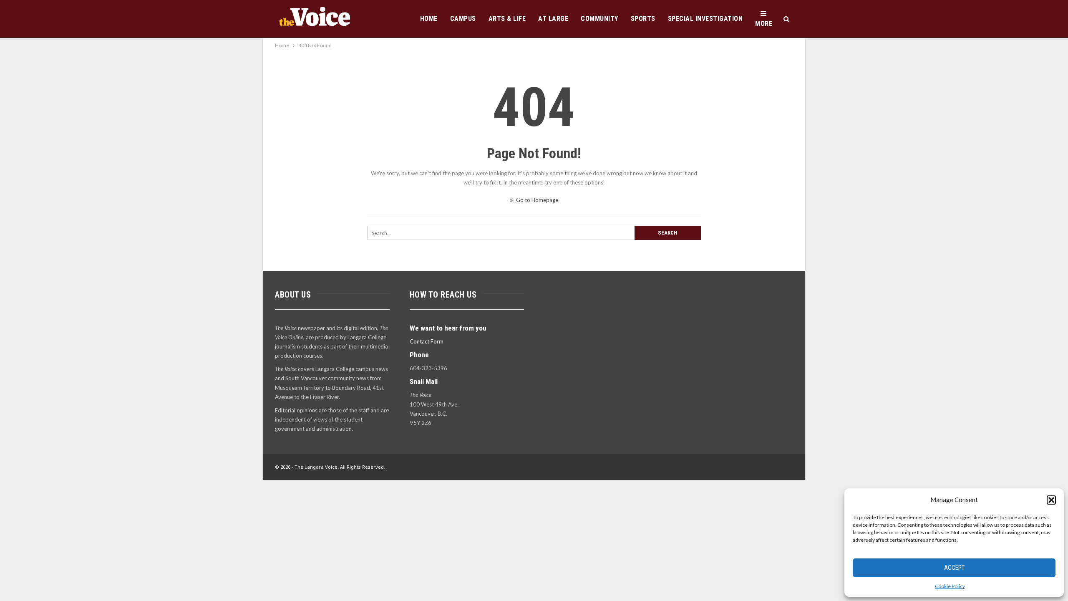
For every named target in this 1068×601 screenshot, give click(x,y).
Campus (463, 19)
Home (429, 19)
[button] (1051, 500)
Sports (643, 19)
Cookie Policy (950, 586)
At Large (553, 19)
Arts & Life (507, 19)
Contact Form (426, 341)
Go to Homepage (536, 200)
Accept (954, 567)
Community (599, 19)
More (763, 24)
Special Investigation (705, 19)
